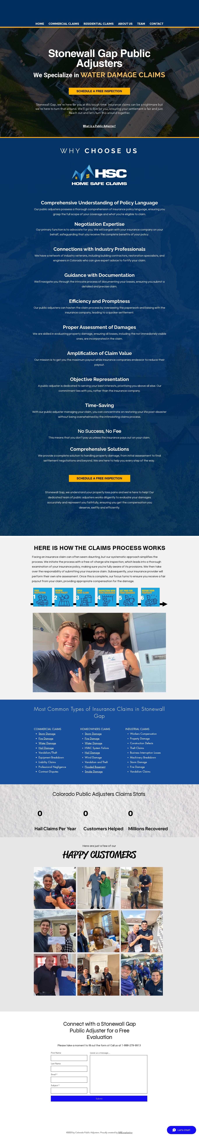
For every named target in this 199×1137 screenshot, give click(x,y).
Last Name (56, 1064)
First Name (56, 1053)
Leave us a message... (100, 1053)
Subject (54, 1085)
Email (53, 1074)
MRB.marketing (125, 1132)
